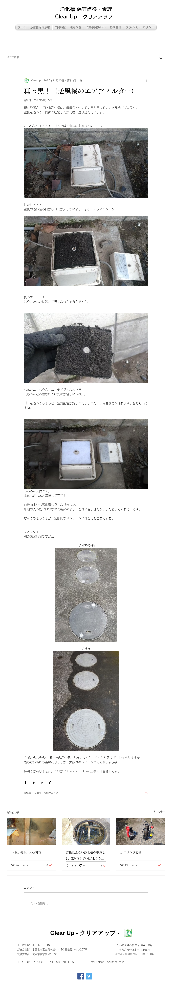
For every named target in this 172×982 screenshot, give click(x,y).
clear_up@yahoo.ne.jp (111, 962)
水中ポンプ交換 (130, 852)
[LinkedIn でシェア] (42, 782)
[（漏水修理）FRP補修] (31, 831)
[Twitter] (89, 976)
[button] (160, 57)
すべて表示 (159, 811)
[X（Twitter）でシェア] (33, 782)
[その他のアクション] (146, 80)
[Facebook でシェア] (25, 782)
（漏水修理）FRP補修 (26, 852)
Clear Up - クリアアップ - (86, 16)
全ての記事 (13, 57)
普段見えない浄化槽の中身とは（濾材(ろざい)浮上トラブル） (85, 856)
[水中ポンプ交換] (140, 831)
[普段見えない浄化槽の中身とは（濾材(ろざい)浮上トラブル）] (86, 831)
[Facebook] (80, 976)
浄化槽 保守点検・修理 (86, 9)
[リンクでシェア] (50, 782)
